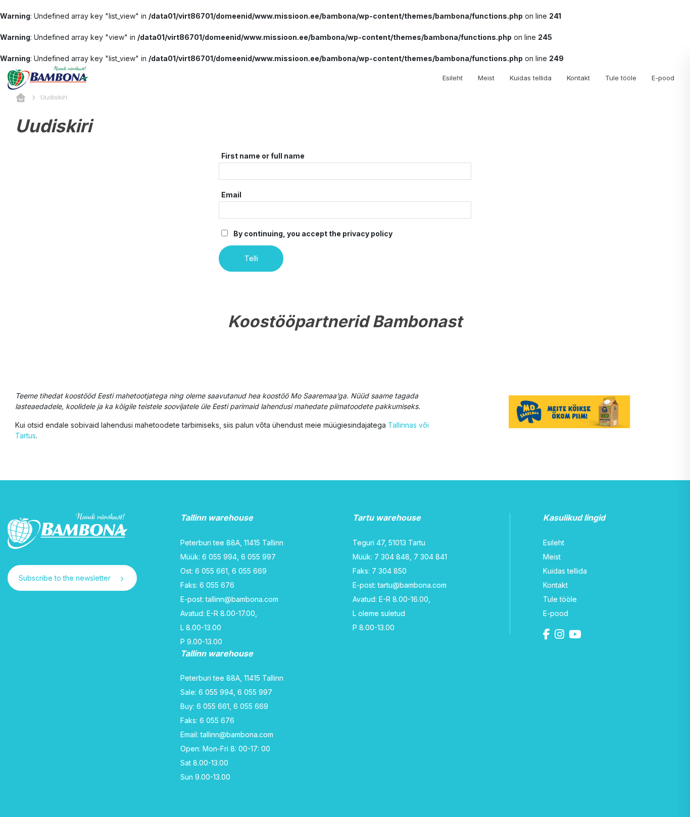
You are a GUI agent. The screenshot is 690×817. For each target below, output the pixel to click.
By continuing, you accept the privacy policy (312, 233)
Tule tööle (620, 78)
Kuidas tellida (531, 78)
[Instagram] (561, 635)
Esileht (452, 78)
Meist (486, 78)
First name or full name (263, 155)
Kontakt (578, 78)
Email (231, 194)
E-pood (663, 78)
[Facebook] (548, 635)
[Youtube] (576, 635)
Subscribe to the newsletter (66, 578)
